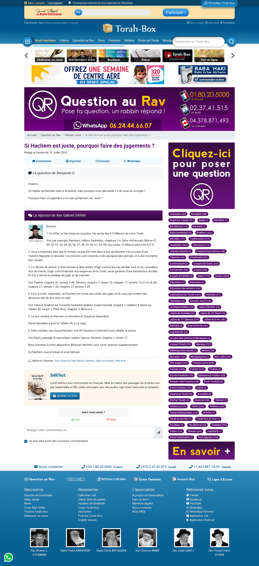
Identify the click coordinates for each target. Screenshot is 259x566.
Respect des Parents (184, 381)
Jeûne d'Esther (209, 306)
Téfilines (217, 406)
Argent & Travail (182, 220)
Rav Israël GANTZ (184, 550)
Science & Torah (181, 393)
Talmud (221, 399)
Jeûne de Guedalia (182, 313)
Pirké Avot (120, 360)
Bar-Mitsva (179, 226)
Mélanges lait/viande (183, 350)
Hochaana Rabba (181, 306)
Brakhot (204, 232)
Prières (215, 368)
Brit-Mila (177, 238)
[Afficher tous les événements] (69, 3)
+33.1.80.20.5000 (99, 467)
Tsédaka (219, 424)
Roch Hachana (45, 40)
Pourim (197, 368)
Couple (200, 269)
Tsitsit (176, 431)
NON (112, 419)
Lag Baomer (179, 331)
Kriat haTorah (198, 325)
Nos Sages (179, 362)
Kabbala (176, 325)
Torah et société (180, 418)
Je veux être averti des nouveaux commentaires (58, 441)
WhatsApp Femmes (201, 511)
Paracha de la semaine (38, 495)
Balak (203, 220)
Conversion (179, 269)
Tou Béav (176, 424)
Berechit (199, 226)
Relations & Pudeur (212, 375)
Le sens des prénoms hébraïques (190, 338)
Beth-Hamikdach (181, 232)
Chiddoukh (199, 257)
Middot (208, 350)
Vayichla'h (214, 431)
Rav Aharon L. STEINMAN (39, 553)
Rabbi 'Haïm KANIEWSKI (75, 550)
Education (177, 282)
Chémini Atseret (180, 251)
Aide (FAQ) (138, 511)
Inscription (55, 3)
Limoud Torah (180, 344)
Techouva (178, 406)
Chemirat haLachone (210, 251)
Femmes (114, 40)
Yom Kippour (208, 437)
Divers (222, 275)
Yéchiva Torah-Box (36, 511)
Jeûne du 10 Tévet (212, 313)
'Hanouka (178, 213)
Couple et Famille (181, 275)
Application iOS (198, 516)
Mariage (203, 344)
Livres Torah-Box (88, 507)
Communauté (179, 263)
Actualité (199, 213)
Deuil (204, 275)
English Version (87, 520)
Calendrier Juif (87, 495)
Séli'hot (57, 375)
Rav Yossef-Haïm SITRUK (219, 553)
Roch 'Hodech (213, 381)
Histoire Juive (200, 300)
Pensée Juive (73, 135)
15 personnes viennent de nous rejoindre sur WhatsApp (102, 3)
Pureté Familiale (181, 375)
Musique (168, 40)
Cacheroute (200, 238)
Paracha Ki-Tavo (34, 22)
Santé (201, 387)
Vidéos (64, 40)
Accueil (31, 135)
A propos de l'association (148, 495)
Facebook (195, 499)
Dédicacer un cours (36, 516)
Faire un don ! (140, 499)
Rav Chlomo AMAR (147, 550)
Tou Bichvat (197, 424)
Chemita (177, 257)
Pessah (177, 368)
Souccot (202, 399)
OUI (76, 419)
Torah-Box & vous (208, 418)
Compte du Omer (205, 263)
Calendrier (213, 22)
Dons (101, 40)
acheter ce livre (66, 396)
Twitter (194, 495)
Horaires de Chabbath (91, 503)
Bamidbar (221, 220)
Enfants (129, 40)
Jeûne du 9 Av (214, 319)
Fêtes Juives (31, 499)
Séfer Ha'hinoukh (105, 360)
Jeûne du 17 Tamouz (184, 319)
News (27, 503)
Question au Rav (83, 40)
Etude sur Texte (148, 40)
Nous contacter (50, 467)
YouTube (195, 503)
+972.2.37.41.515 (153, 467)
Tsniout (195, 431)
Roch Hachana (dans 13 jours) (61, 22)
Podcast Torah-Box (90, 516)
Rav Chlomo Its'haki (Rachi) (69, 360)
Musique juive (200, 356)
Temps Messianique (184, 412)
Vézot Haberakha (181, 437)
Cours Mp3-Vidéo (35, 507)
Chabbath (179, 244)
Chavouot (201, 244)
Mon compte (36, 3)
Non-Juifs (222, 356)
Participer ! (176, 12)
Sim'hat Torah (179, 399)
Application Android (201, 520)
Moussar (177, 356)
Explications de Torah (185, 294)
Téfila (198, 406)
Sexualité (204, 393)
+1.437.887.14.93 (206, 467)
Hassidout (177, 300)
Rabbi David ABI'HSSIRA (111, 550)
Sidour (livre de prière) (91, 499)
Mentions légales (142, 503)
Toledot (209, 412)
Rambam (90, 360)
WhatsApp (195, 507)
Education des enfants (185, 288)
